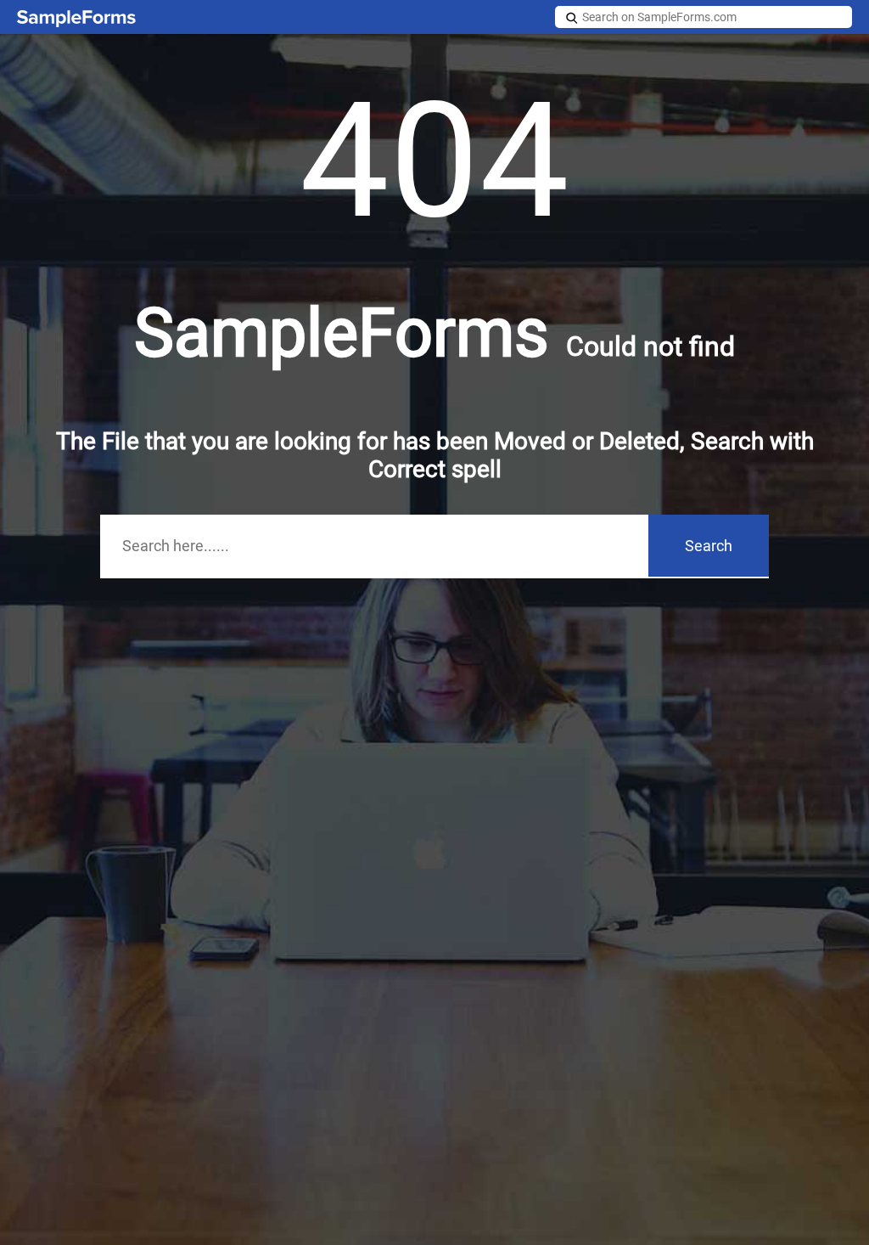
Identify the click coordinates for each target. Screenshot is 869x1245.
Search (708, 546)
